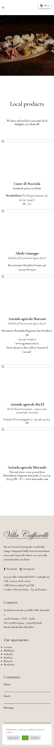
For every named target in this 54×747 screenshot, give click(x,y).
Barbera (8, 657)
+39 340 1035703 (27, 339)
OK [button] (25, 738)
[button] (44, 5)
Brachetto (9, 664)
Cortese (8, 647)
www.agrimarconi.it (27, 343)
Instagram (28, 568)
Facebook (11, 568)
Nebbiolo (9, 650)
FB (24, 204)
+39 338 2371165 (42, 419)
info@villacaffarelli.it (22, 627)
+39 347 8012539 (27, 269)
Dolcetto (8, 654)
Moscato (8, 661)
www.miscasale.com (37, 479)
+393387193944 (16, 622)
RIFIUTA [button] (35, 738)
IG (30, 204)
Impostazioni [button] (13, 738)
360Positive (41, 589)
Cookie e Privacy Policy (16, 589)
